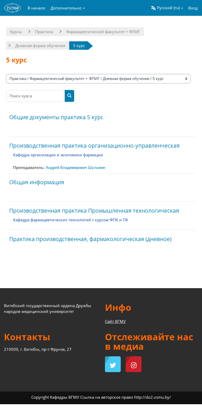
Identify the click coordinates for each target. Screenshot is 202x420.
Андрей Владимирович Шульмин (75, 167)
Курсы (16, 31)
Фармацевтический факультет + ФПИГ (103, 31)
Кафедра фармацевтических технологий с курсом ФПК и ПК (70, 219)
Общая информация (36, 182)
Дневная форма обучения (40, 45)
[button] (167, 8)
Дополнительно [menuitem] (66, 8)
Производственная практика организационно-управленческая (94, 145)
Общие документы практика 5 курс (56, 117)
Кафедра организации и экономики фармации (58, 154)
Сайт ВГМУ (115, 321)
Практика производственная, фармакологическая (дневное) (90, 239)
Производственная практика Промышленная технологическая (94, 210)
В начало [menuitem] (36, 8)
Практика (44, 31)
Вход (193, 8)
